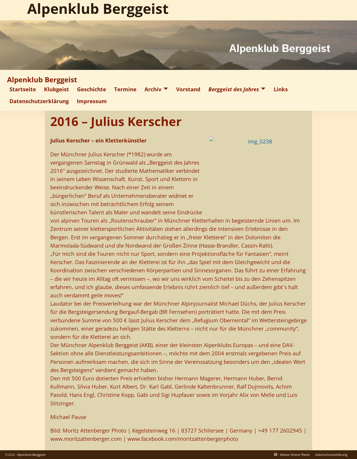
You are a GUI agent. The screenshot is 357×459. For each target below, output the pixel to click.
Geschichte (91, 89)
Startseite (22, 89)
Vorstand (188, 89)
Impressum (92, 101)
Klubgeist (56, 89)
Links (281, 89)
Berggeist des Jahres (233, 89)
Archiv (153, 89)
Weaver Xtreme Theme (295, 454)
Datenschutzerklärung (39, 101)
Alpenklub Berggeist (42, 79)
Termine (125, 89)
